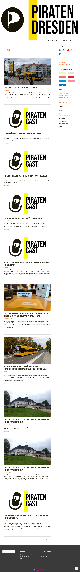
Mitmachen (51, 40)
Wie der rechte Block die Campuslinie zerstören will (21, 88)
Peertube (62, 77)
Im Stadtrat (62, 62)
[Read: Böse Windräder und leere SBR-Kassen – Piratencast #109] (27, 118)
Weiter (47, 539)
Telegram (62, 85)
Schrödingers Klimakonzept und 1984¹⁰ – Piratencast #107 (23, 218)
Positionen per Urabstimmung (67, 100)
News (45, 40)
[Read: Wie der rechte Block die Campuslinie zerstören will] (27, 71)
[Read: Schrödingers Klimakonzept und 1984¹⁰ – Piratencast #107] (27, 203)
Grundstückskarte (64, 102)
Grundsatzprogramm (65, 95)
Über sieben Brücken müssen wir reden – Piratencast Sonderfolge (25, 176)
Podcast (71, 73)
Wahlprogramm (63, 93)
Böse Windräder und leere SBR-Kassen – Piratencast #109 (23, 133)
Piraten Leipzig (24, 560)
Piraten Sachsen (25, 558)
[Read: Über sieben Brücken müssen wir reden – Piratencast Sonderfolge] (27, 161)
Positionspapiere (63, 97)
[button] (77, 40)
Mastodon (62, 81)
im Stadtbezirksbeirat (65, 64)
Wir (39, 40)
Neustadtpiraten (25, 556)
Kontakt (65, 40)
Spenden (72, 40)
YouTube (71, 77)
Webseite (62, 73)
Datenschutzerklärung (47, 555)
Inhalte (58, 40)
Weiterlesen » (7, 101)
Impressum (44, 556)
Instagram (71, 81)
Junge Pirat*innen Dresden (28, 555)
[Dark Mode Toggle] (76, 568)
